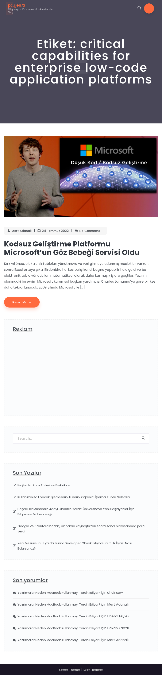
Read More (21, 302)
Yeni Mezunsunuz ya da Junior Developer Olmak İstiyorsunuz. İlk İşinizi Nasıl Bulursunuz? (75, 546)
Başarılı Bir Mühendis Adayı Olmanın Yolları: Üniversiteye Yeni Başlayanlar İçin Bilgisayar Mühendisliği (76, 511)
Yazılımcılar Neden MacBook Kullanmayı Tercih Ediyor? (59, 592)
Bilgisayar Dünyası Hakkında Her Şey (31, 11)
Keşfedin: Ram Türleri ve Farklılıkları (44, 485)
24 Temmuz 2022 (55, 230)
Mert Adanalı (21, 230)
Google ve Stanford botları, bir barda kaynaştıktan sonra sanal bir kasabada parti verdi (81, 528)
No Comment (89, 230)
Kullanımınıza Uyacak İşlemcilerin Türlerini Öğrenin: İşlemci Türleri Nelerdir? (74, 497)
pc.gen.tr (16, 5)
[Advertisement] (81, 375)
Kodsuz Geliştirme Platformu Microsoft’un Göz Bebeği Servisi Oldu (71, 248)
